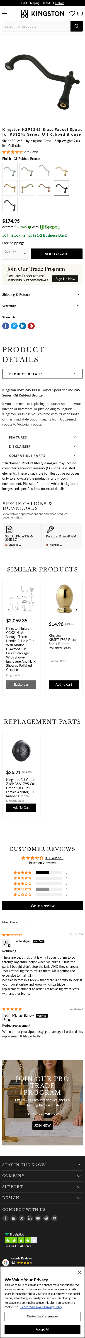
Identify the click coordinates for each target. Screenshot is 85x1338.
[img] (12, 935)
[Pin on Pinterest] (31, 326)
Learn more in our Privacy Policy (41, 1307)
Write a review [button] (43, 905)
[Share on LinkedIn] (22, 326)
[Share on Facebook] (5, 326)
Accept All (42, 1329)
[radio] (10, 170)
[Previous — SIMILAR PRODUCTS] (9, 610)
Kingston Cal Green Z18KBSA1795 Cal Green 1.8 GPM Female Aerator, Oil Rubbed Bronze (20, 787)
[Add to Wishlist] (79, 40)
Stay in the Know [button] (24, 1165)
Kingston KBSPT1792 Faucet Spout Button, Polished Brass (63, 641)
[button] (13, 152)
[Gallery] (42, 77)
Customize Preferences (42, 1316)
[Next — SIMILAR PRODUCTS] (76, 610)
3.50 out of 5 (54, 858)
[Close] (80, 1272)
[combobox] (36, 26)
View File (15, 545)
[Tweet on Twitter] (14, 326)
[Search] (76, 26)
